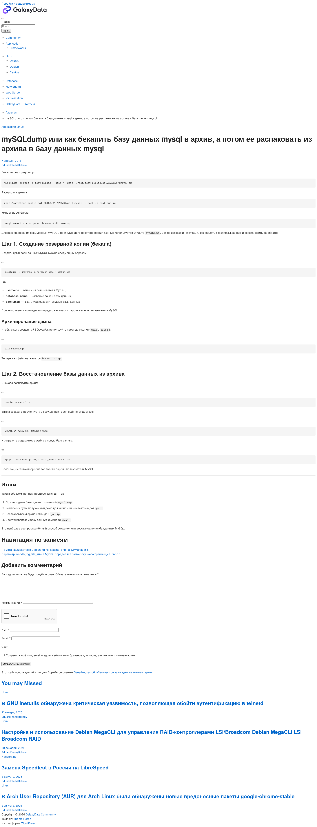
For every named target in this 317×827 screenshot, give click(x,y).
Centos (14, 72)
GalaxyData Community (41, 814)
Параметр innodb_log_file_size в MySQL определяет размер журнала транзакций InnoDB (60, 554)
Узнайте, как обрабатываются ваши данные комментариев (113, 672)
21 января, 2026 (11, 712)
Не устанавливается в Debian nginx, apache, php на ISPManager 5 (45, 549)
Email (6, 638)
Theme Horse (22, 819)
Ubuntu (14, 61)
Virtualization (14, 98)
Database (12, 81)
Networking (13, 86)
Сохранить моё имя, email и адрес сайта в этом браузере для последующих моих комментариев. (71, 655)
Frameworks (18, 48)
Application (13, 43)
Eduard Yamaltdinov (14, 165)
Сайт (4, 646)
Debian (14, 66)
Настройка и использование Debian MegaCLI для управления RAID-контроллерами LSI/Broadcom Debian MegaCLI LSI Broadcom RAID (151, 735)
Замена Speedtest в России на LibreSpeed (55, 767)
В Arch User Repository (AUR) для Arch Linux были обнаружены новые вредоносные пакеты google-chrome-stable (148, 796)
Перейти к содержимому (18, 3)
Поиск (5, 21)
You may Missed (21, 683)
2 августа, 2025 (11, 805)
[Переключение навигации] (2, 18)
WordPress (28, 823)
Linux (9, 56)
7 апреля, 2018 (11, 160)
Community (13, 37)
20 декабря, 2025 (13, 748)
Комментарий (11, 602)
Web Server (13, 92)
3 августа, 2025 (11, 776)
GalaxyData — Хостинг (20, 104)
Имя (5, 629)
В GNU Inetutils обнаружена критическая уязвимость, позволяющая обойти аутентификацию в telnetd (132, 703)
